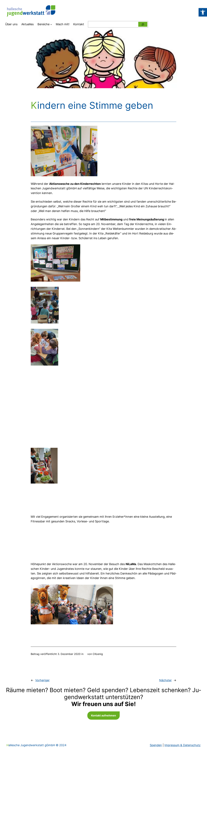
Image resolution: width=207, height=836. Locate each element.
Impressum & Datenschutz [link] (182, 745)
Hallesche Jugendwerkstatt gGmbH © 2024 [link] (36, 745)
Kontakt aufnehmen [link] (103, 715)
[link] (203, 12)
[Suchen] (142, 24)
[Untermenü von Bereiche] (51, 24)
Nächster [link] (165, 680)
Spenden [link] (156, 745)
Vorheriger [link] (42, 680)
